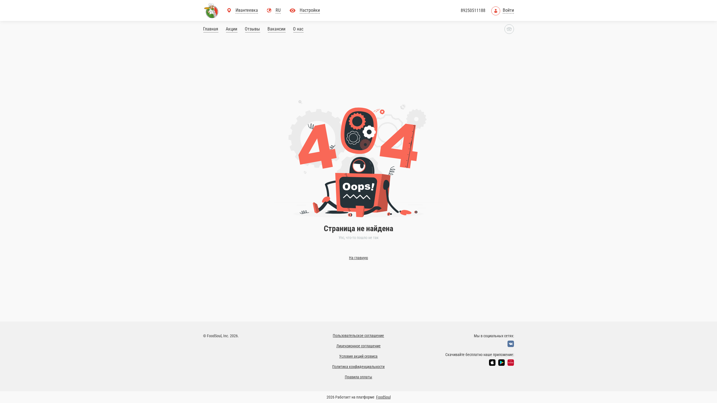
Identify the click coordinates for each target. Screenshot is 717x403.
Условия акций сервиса (358, 356)
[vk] (511, 344)
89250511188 (473, 10)
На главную (358, 258)
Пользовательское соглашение (358, 335)
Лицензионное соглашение (358, 346)
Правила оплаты (358, 377)
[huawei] (511, 362)
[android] (501, 362)
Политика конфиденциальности (358, 366)
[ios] (492, 362)
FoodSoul (383, 397)
